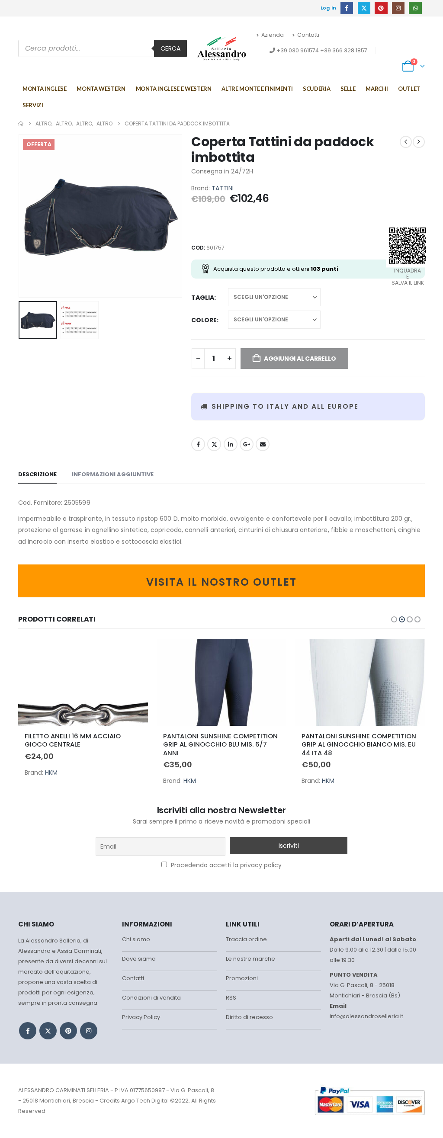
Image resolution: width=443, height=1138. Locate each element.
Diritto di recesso (249, 1017)
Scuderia (316, 88)
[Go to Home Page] (20, 124)
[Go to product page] (83, 682)
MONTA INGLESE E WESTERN (174, 88)
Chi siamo (136, 939)
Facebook (198, 444)
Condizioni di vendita (151, 998)
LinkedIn (231, 444)
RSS (231, 998)
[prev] (406, 142)
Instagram (88, 1030)
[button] (20, 215)
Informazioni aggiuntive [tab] (113, 474)
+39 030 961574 (297, 50)
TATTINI (223, 188)
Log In (329, 7)
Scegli (133, 653)
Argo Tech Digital (145, 1100)
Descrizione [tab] (37, 474)
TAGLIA (202, 297)
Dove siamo (139, 959)
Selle (347, 88)
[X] (364, 8)
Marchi (377, 88)
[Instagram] (398, 8)
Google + (247, 444)
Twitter (214, 444)
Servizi (32, 105)
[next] (419, 142)
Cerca (170, 48)
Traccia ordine (246, 939)
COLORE (204, 320)
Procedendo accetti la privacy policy (225, 865)
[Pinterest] (381, 8)
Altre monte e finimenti (257, 88)
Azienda (272, 34)
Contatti (308, 34)
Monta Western (101, 88)
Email (263, 444)
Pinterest (68, 1030)
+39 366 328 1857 (343, 50)
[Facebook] (346, 8)
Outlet (409, 88)
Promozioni (242, 978)
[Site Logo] (221, 48)
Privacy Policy (141, 1017)
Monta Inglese (44, 88)
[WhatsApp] (415, 8)
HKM (51, 772)
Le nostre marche (250, 959)
